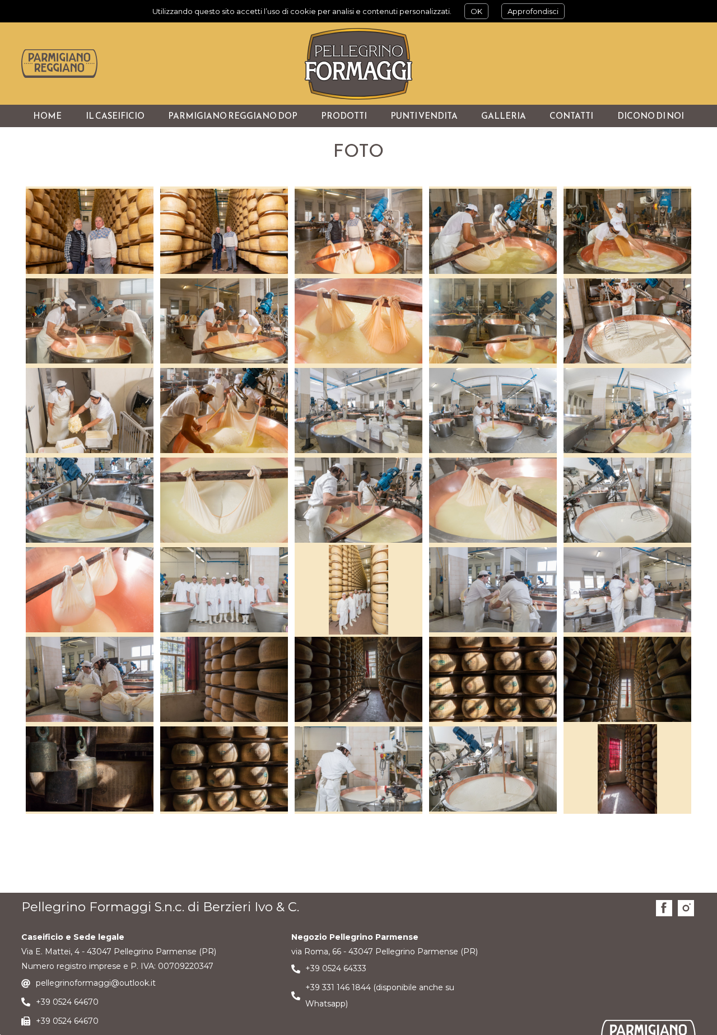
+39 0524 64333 (335, 968)
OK (476, 11)
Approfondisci (533, 11)
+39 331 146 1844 (338, 987)
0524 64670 (76, 1002)
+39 (44, 1002)
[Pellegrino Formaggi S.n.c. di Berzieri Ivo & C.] (358, 64)
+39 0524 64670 (67, 1021)
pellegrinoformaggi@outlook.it (96, 983)
